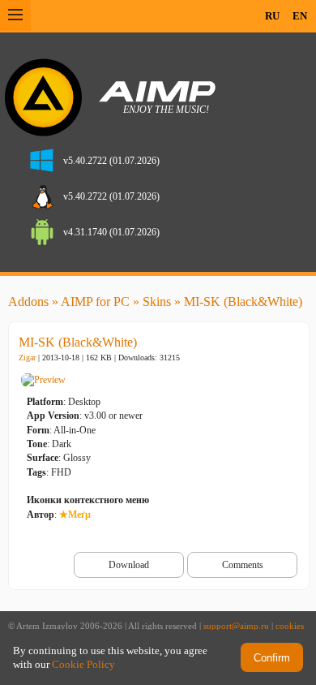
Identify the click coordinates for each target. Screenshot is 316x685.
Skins (157, 301)
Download (129, 565)
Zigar (27, 357)
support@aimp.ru (236, 626)
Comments (242, 565)
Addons (28, 301)
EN (300, 16)
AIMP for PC (95, 301)
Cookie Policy (83, 664)
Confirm (272, 658)
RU (272, 16)
